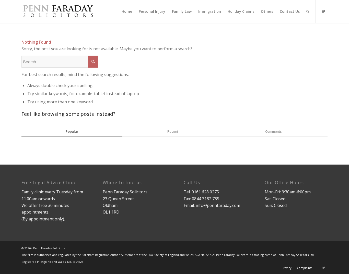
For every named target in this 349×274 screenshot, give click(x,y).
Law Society (156, 255)
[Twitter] (324, 11)
